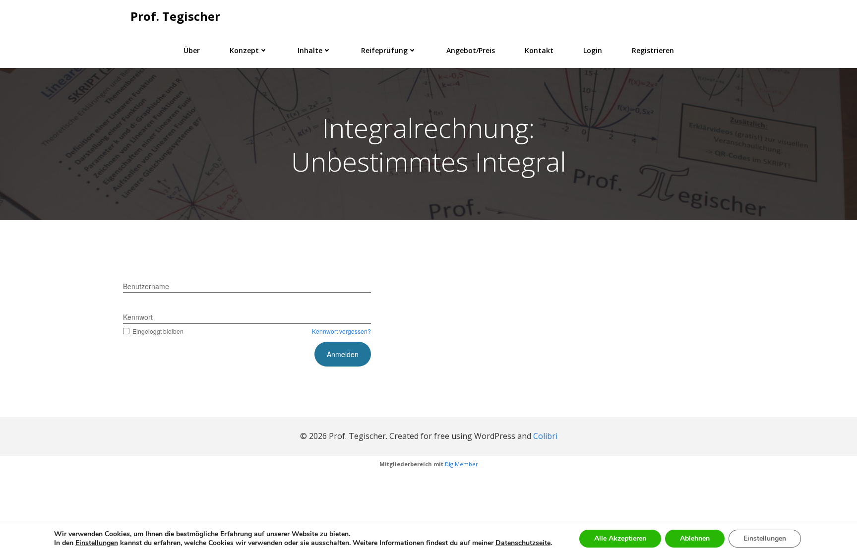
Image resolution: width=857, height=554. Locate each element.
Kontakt (539, 50)
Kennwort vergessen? (341, 331)
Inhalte (310, 50)
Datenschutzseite (523, 543)
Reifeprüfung (384, 50)
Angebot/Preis (470, 50)
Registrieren (653, 50)
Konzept (244, 50)
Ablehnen (695, 538)
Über (192, 50)
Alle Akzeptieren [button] (620, 538)
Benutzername (146, 286)
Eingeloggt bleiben (158, 331)
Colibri (545, 436)
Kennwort (138, 317)
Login (592, 50)
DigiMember (461, 464)
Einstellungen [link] (96, 543)
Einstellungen (764, 538)
